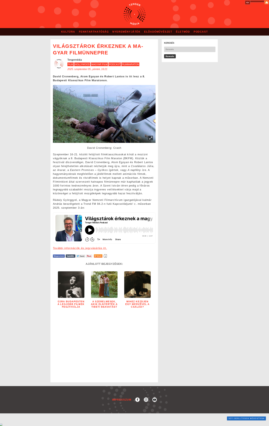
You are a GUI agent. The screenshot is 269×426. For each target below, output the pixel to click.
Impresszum (121, 399)
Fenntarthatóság (94, 31)
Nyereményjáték (126, 31)
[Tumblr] (70, 256)
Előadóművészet (158, 31)
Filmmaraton (130, 64)
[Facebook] (59, 256)
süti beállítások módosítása (246, 418)
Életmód (183, 31)
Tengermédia (74, 59)
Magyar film (99, 64)
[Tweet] (80, 256)
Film (70, 64)
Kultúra (68, 31)
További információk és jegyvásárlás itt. (80, 248)
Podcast (201, 31)
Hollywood (82, 64)
